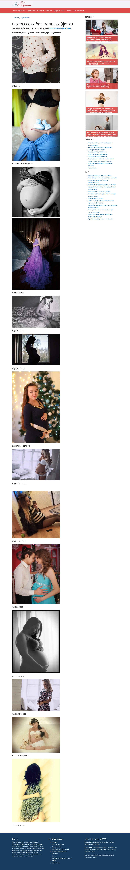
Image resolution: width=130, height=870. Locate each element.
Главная (54, 842)
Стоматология (92, 168)
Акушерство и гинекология (96, 150)
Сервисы (80, 11)
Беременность (56, 847)
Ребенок (48, 11)
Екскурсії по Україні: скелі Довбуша (99, 191)
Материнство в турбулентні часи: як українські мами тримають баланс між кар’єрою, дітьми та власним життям (101, 134)
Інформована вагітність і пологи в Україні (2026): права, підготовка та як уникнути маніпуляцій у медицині (101, 110)
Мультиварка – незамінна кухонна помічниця (102, 178)
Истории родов (62, 851)
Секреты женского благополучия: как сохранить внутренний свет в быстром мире (101, 63)
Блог (74, 11)
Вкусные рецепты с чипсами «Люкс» (100, 175)
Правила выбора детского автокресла (100, 219)
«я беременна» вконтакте (60, 28)
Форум (69, 11)
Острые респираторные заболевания (100, 147)
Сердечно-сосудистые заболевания (99, 161)
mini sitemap (56, 863)
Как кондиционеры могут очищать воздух (102, 185)
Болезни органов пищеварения (98, 154)
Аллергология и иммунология (97, 156)
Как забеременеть (19, 11)
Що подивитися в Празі (95, 198)
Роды (41, 11)
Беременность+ (32, 11)
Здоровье (57, 11)
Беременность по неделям (60, 849)
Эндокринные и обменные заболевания (101, 159)
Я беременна (92, 838)
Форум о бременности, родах (62, 858)
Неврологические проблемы (97, 152)
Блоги (54, 860)
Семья (63, 11)
